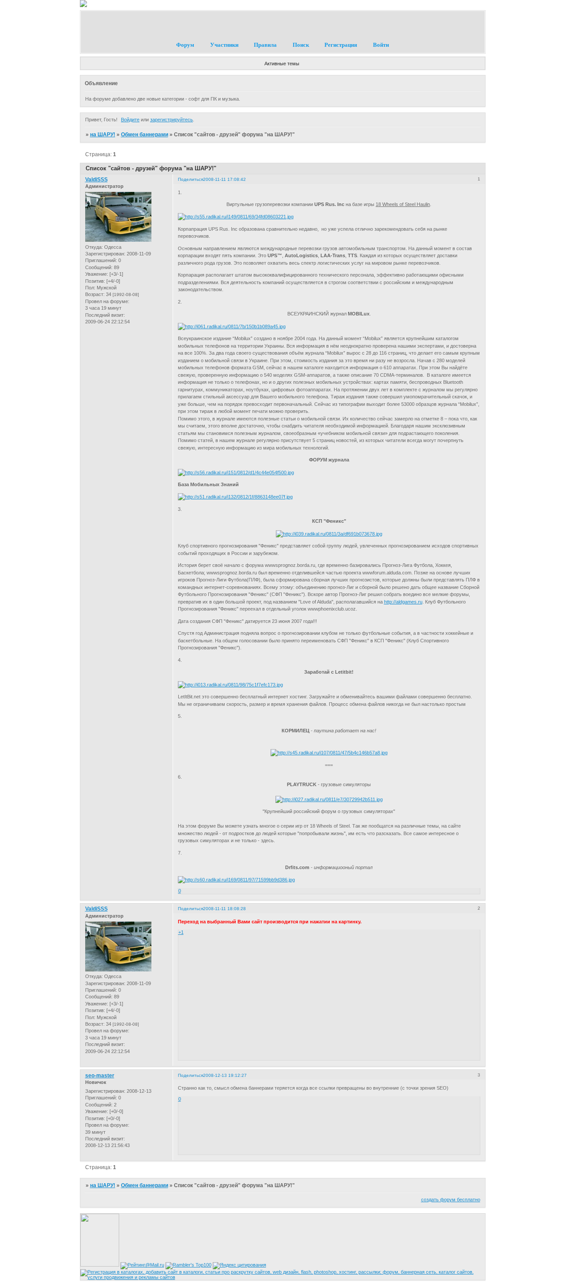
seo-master (99, 1075)
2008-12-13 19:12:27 (225, 1075)
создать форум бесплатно (450, 1199)
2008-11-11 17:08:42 (224, 179)
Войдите (130, 119)
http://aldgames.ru (403, 601)
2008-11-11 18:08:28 (224, 908)
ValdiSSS (96, 179)
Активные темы (281, 63)
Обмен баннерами (144, 134)
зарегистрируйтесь (171, 119)
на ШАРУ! (102, 134)
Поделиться (190, 179)
